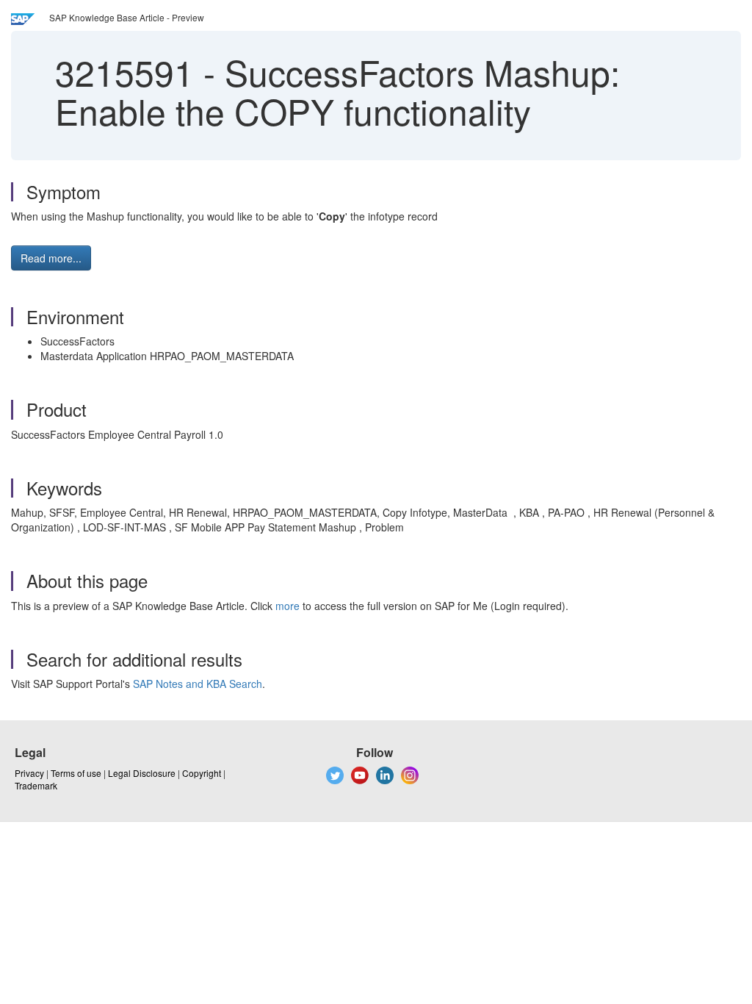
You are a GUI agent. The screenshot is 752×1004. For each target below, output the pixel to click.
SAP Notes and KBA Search (197, 683)
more (287, 605)
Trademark (36, 785)
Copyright (201, 773)
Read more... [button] (51, 258)
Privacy (29, 773)
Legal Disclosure (142, 773)
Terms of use (76, 773)
